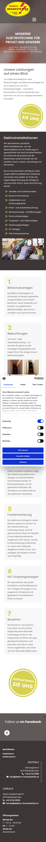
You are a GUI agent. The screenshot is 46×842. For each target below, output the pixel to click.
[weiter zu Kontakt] (24, 116)
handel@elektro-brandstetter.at (22, 803)
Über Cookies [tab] (38, 384)
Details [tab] (23, 384)
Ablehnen (23, 462)
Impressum (8, 753)
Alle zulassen (23, 450)
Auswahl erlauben (23, 456)
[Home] (20, 9)
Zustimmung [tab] (8, 384)
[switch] (40, 427)
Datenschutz (9, 756)
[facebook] (7, 733)
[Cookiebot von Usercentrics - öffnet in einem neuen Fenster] (34, 378)
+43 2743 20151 (13, 800)
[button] (21, 19)
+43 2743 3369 (32, 773)
